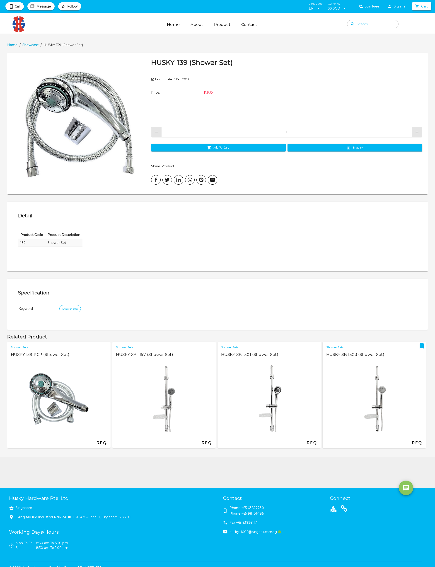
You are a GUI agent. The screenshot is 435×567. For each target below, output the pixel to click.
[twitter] (167, 180)
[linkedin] (178, 180)
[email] (212, 180)
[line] (201, 180)
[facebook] (156, 180)
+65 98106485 (252, 513)
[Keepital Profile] (333, 508)
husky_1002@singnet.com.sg (253, 532)
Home (12, 45)
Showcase (30, 45)
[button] (79, 123)
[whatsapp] (190, 180)
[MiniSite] (344, 509)
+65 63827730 (252, 508)
